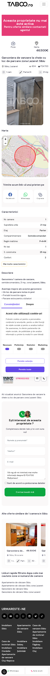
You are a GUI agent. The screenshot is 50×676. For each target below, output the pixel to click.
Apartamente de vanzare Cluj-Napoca (8, 657)
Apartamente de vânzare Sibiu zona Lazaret (22, 585)
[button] (20, 124)
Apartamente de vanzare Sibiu (24, 628)
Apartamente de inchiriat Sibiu (39, 635)
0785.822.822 (22, 378)
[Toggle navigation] (44, 4)
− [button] (5, 143)
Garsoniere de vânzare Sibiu (15, 589)
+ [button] (5, 139)
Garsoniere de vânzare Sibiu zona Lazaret (21, 592)
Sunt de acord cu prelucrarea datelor (26, 483)
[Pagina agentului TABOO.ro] (8, 378)
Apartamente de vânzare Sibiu (16, 582)
